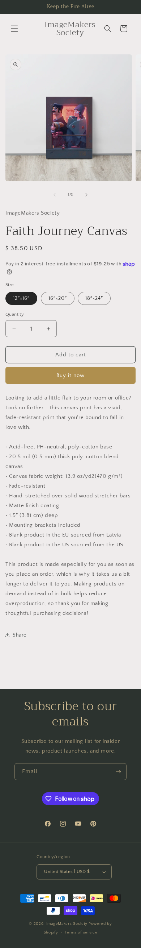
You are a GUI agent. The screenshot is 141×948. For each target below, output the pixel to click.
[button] (14, 29)
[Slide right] (86, 195)
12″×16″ (21, 298)
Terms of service (81, 932)
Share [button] (19, 635)
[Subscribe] (118, 771)
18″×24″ (94, 298)
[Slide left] (55, 195)
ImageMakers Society (66, 924)
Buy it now (70, 375)
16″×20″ (57, 298)
